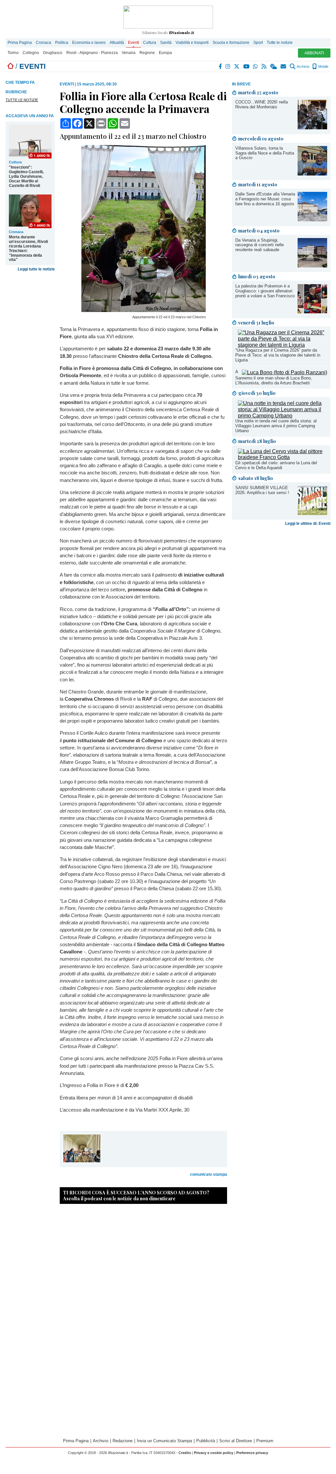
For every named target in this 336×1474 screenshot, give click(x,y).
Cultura (149, 42)
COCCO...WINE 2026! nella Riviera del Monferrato (261, 104)
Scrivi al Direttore (235, 1440)
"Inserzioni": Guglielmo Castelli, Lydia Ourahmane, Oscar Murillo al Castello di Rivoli (26, 176)
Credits (184, 1453)
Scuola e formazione (231, 42)
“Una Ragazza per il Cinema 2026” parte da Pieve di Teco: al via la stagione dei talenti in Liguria (277, 355)
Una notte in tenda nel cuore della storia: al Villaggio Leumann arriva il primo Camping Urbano (276, 425)
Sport (258, 42)
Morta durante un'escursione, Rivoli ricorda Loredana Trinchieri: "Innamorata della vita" (28, 248)
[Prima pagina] (10, 66)
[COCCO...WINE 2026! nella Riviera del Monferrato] (312, 127)
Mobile (322, 66)
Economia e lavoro (89, 42)
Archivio (302, 66)
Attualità (117, 42)
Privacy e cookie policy (213, 1453)
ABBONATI (314, 53)
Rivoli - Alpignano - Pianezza (92, 52)
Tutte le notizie (280, 42)
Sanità (166, 42)
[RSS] (264, 66)
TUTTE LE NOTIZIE (22, 100)
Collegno (31, 52)
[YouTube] (246, 66)
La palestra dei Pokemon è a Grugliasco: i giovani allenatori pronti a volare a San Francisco (265, 291)
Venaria (129, 52)
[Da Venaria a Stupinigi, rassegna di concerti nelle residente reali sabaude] (312, 265)
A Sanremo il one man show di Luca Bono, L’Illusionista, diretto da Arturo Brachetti (273, 377)
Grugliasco (52, 52)
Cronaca (43, 42)
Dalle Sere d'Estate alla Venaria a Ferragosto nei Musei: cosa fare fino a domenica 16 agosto (265, 199)
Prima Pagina (20, 42)
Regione (147, 52)
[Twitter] (237, 66)
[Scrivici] (284, 66)
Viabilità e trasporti (192, 42)
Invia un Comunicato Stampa (164, 1440)
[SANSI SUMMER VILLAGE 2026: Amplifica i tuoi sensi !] (312, 513)
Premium (264, 1440)
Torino (13, 52)
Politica (61, 42)
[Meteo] (274, 66)
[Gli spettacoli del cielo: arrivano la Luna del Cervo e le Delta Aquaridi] (282, 457)
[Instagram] (228, 66)
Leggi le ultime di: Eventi (307, 523)
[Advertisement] (281, 580)
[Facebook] (220, 66)
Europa (165, 52)
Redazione (123, 1440)
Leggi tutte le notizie (36, 269)
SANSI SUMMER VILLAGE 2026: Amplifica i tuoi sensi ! (262, 490)
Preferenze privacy (252, 1453)
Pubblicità (205, 1440)
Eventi (133, 42)
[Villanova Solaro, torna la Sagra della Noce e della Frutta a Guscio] (312, 173)
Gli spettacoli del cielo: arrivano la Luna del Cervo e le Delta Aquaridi (276, 465)
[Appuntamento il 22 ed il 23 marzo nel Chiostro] (143, 310)
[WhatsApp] (256, 66)
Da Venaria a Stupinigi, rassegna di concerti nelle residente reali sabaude (259, 245)
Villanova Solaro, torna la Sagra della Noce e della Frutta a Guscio (264, 153)
